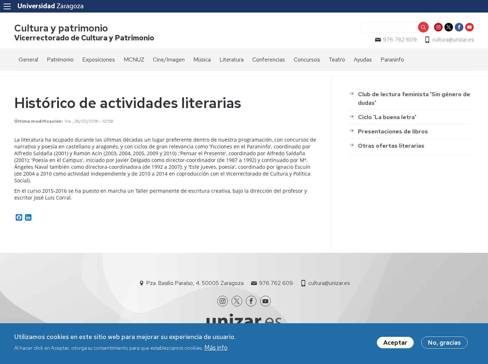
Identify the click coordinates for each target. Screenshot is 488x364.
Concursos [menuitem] (307, 59)
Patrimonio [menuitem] (60, 59)
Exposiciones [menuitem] (98, 59)
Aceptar (395, 342)
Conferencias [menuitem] (268, 59)
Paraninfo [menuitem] (392, 59)
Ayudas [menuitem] (363, 59)
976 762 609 (400, 39)
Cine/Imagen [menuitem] (169, 59)
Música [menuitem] (202, 59)
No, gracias (444, 342)
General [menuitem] (28, 59)
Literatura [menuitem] (231, 59)
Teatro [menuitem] (337, 59)
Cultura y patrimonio (61, 28)
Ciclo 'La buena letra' (387, 117)
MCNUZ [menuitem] (134, 59)
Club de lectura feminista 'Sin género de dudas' (414, 98)
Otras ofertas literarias (391, 145)
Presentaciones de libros (393, 131)
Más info (216, 347)
